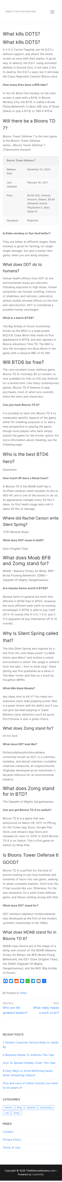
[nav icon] (52, 12)
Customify (38, 1174)
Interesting (46, 1107)
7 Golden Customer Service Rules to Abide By (30, 1045)
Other (23, 993)
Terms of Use (11, 1147)
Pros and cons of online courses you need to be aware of (30, 1085)
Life (7, 1112)
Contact (8, 1131)
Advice (8, 1107)
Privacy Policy (12, 1139)
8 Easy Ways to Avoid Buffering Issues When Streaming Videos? (28, 1073)
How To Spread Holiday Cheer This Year (29, 1063)
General (31, 1107)
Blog (19, 1107)
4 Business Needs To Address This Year (28, 1055)
